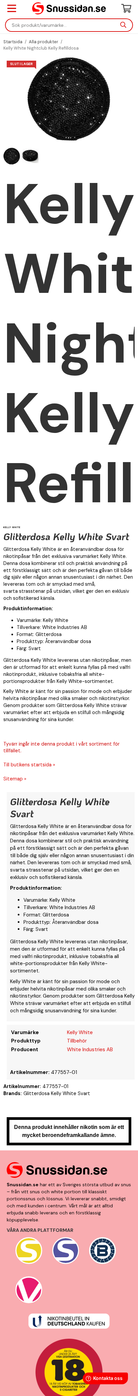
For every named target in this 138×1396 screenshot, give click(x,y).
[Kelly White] (11, 526)
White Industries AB (90, 1049)
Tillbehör (77, 1040)
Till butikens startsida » (29, 765)
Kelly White (80, 1032)
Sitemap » (14, 779)
